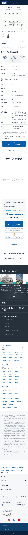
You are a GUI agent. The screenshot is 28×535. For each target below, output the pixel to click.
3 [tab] (13, 296)
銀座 (16, 357)
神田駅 (4, 404)
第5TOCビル (20, 470)
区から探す (8, 323)
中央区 (4, 374)
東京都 (2, 470)
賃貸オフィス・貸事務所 (17, 467)
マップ (19, 210)
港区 (4, 371)
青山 (10, 360)
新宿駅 (10, 396)
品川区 (4, 376)
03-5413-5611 (14, 217)
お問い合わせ (20, 3)
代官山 (4, 354)
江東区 (10, 379)
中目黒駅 (12, 401)
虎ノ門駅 (5, 401)
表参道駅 (17, 398)
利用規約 (7, 529)
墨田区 (16, 379)
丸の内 (10, 357)
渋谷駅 (4, 396)
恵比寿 (10, 354)
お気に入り (17, 3)
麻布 (22, 354)
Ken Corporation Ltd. (4, 2)
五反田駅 (13, 470)
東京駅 (4, 393)
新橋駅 (10, 393)
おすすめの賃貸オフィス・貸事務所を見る (13, 309)
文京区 (16, 374)
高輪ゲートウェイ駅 (7, 398)
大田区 (4, 379)
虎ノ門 (4, 352)
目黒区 (10, 376)
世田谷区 (17, 376)
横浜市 (16, 382)
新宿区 (10, 374)
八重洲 (16, 354)
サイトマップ (20, 529)
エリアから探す (9, 319)
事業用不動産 (4, 485)
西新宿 (4, 360)
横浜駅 (15, 407)
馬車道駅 (19, 401)
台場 (21, 357)
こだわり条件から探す (11, 330)
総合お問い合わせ (7, 525)
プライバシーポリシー (20, 525)
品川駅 (16, 393)
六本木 (10, 352)
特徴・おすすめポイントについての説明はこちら (12, 47)
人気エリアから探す (7, 345)
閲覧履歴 (13, 3)
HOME (2, 467)
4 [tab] (14, 296)
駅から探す (5, 386)
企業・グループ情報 (6, 489)
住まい (3, 476)
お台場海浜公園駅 (7, 407)
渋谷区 (9, 371)
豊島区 (10, 382)
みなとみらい (17, 360)
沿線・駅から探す (9, 326)
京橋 (22, 352)
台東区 (4, 382)
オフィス (8, 467)
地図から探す (8, 334)
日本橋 (16, 352)
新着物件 (5, 303)
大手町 (4, 357)
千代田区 (16, 371)
